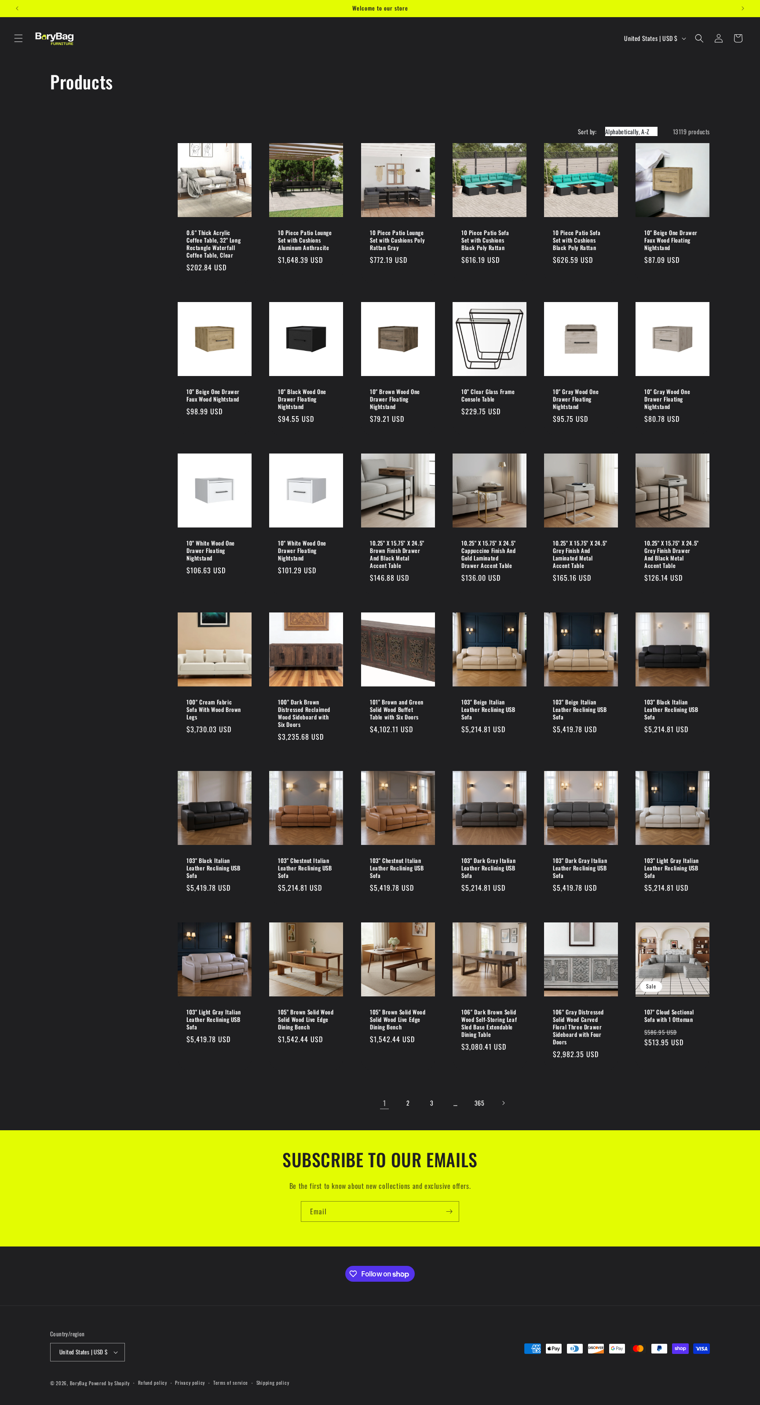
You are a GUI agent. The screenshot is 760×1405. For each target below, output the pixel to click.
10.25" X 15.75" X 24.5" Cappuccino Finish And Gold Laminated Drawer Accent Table (488, 554)
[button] (18, 38)
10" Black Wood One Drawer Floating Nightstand (302, 399)
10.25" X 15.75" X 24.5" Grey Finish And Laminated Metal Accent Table (580, 554)
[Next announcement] (743, 8)
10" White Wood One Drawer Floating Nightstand (210, 550)
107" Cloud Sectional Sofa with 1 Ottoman (669, 1016)
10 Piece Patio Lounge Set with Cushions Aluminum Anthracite (305, 240)
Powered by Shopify (109, 1383)
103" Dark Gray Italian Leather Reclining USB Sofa (488, 868)
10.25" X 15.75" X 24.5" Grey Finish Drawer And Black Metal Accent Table (671, 554)
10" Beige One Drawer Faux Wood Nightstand (213, 395)
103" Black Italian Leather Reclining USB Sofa (671, 709)
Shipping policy (272, 1382)
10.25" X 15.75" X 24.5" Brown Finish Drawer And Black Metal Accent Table (397, 554)
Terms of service (230, 1382)
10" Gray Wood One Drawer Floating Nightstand (576, 399)
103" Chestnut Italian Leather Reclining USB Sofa (305, 868)
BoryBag (79, 1383)
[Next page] (503, 1103)
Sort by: (587, 131)
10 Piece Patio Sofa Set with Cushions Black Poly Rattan (485, 240)
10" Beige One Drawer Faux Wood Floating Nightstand (671, 240)
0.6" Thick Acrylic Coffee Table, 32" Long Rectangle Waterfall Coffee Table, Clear (213, 244)
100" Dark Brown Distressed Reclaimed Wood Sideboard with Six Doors (304, 713)
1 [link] (384, 1103)
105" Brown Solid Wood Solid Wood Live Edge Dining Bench (306, 1020)
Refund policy (152, 1382)
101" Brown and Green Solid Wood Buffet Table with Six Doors (397, 709)
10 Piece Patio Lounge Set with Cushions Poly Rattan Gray (397, 240)
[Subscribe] (449, 1211)
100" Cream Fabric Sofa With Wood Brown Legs (213, 709)
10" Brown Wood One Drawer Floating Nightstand (395, 399)
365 (480, 1102)
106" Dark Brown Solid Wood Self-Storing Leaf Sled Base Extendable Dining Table (489, 1024)
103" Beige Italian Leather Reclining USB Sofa (488, 709)
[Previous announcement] (17, 8)
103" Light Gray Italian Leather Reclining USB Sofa (671, 868)
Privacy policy (190, 1382)
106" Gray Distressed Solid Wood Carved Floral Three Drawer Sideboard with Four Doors (578, 1027)
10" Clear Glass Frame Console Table (488, 395)
